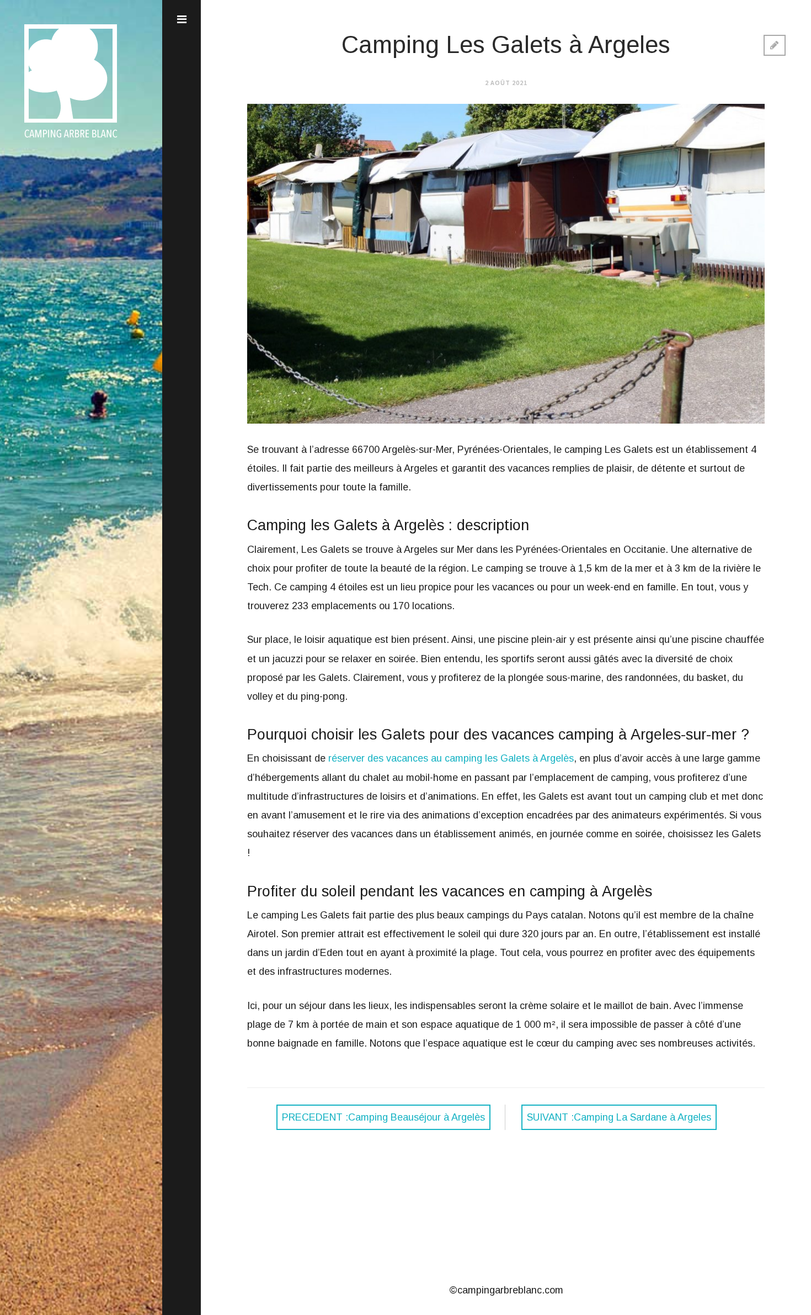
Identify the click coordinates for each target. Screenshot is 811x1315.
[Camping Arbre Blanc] (71, 138)
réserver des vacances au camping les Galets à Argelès (451, 758)
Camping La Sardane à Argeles (619, 1117)
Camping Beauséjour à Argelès (383, 1117)
